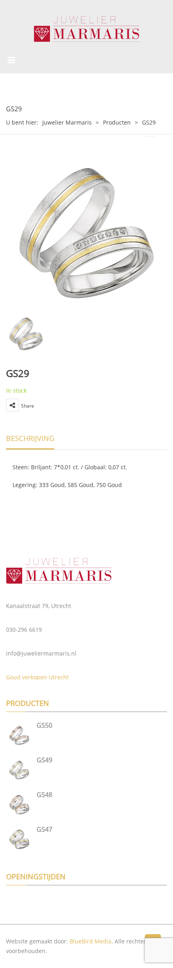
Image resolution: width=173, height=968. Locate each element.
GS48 (44, 794)
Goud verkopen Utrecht (37, 677)
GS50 (44, 725)
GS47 (44, 829)
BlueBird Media (90, 941)
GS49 (44, 760)
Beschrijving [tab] (30, 438)
